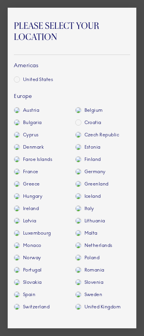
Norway (32, 257)
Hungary (32, 196)
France (30, 171)
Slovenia (94, 282)
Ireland (31, 208)
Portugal (32, 270)
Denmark (33, 147)
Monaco (32, 245)
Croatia (92, 122)
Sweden (93, 294)
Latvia (29, 220)
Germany (95, 171)
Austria (31, 110)
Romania (94, 270)
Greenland (96, 184)
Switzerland (36, 307)
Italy (89, 208)
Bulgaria (32, 122)
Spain (29, 294)
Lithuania (94, 220)
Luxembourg (37, 233)
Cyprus (31, 134)
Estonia (92, 147)
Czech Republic (101, 134)
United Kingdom (102, 307)
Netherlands (98, 245)
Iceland (92, 196)
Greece (31, 184)
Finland (92, 159)
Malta (91, 233)
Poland (92, 257)
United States (38, 79)
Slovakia (32, 282)
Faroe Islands (37, 159)
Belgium (93, 110)
